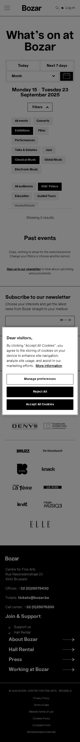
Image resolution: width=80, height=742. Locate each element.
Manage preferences (40, 379)
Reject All (40, 391)
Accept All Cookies (40, 404)
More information (49, 366)
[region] (40, 371)
